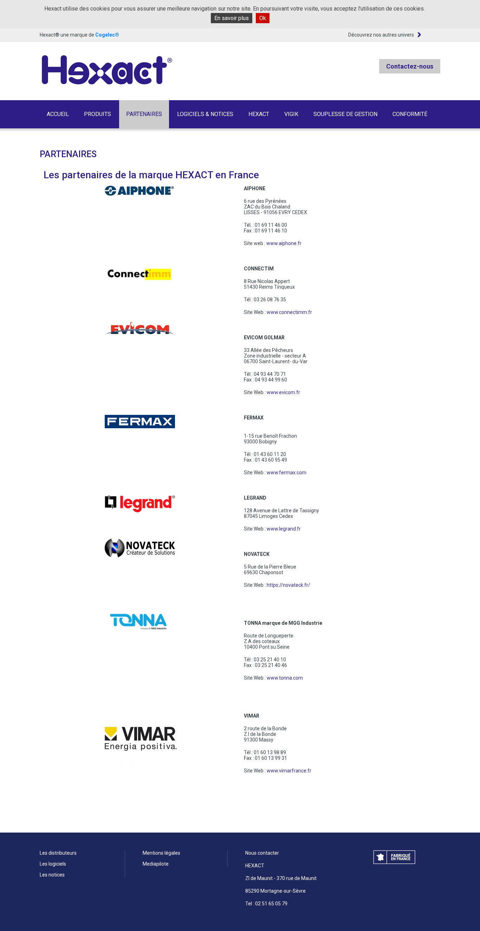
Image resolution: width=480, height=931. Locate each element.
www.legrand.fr (284, 529)
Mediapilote (156, 864)
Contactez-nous (409, 66)
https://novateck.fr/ (288, 585)
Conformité (410, 114)
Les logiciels (53, 864)
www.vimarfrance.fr (289, 770)
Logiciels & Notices (205, 114)
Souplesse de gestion (345, 114)
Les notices (52, 875)
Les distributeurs (58, 853)
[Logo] (106, 70)
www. (273, 678)
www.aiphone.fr (283, 243)
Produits (97, 114)
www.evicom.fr (283, 392)
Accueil (58, 114)
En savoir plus (231, 18)
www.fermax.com (286, 472)
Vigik (291, 114)
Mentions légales (161, 853)
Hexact (258, 114)
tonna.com (291, 678)
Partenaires (144, 114)
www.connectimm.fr (289, 312)
